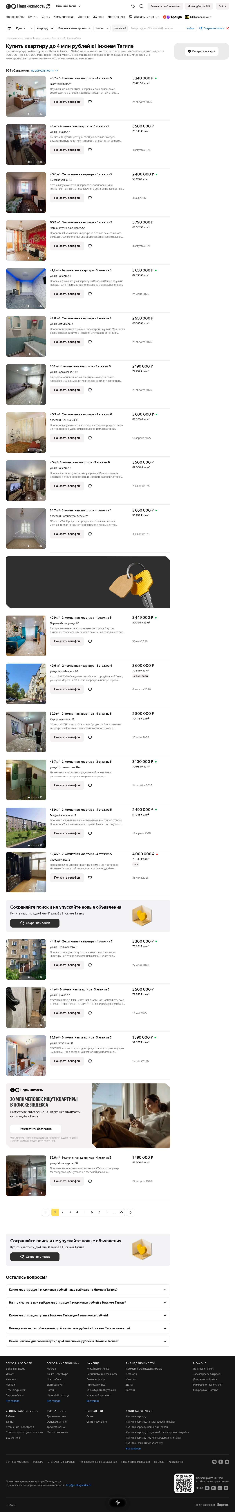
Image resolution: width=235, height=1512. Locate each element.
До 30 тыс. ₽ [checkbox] (22, 587)
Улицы (10, 1421)
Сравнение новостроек (20, 1427)
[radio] (62, 1212)
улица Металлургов (62, 1163)
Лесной (10, 1384)
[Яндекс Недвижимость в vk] (214, 1462)
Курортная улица (60, 719)
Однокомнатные (57, 1421)
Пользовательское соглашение (98, 1461)
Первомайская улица (62, 623)
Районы (10, 1416)
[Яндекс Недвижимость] (28, 6)
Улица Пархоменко (97, 1368)
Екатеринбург (55, 1384)
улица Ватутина (59, 1043)
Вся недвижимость (17, 1461)
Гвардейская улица (61, 815)
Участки (130, 1379)
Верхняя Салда (15, 1395)
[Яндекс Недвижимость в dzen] (220, 1462)
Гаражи (130, 1390)
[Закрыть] (227, 28)
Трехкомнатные (56, 1427)
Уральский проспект (98, 1395)
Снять (89, 1416)
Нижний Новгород (58, 1395)
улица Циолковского (62, 767)
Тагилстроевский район (207, 1374)
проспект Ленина (60, 420)
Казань (51, 1390)
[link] (222, 6)
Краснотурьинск (16, 1390)
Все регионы (13, 1437)
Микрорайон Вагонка (205, 1390)
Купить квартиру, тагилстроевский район (151, 1421)
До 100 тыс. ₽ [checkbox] (22, 598)
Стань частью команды (61, 1461)
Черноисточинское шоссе (65, 227)
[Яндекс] (222, 1504)
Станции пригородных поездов (24, 1432)
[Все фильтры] (9, 28)
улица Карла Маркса (62, 671)
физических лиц (46, 1140)
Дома (129, 1384)
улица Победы (58, 275)
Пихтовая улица (95, 1384)
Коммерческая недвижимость (144, 1368)
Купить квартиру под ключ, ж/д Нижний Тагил (153, 1437)
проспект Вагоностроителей (67, 516)
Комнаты (131, 1374)
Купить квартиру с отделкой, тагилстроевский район (157, 1432)
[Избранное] (133, 6)
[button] (141, 6)
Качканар (11, 1379)
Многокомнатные (57, 1432)
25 (121, 1212)
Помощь (159, 1461)
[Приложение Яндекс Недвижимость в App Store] (207, 1487)
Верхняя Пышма (15, 1368)
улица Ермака (58, 131)
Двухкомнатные (56, 1416)
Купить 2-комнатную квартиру (144, 1443)
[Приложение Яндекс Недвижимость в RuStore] (226, 1487)
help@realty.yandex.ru (78, 1485)
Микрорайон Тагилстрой (207, 1384)
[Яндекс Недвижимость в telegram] (227, 1462)
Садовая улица (58, 859)
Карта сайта (176, 1461)
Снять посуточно (96, 1421)
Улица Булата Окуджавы (101, 1390)
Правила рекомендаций (135, 1461)
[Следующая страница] (130, 1212)
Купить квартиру (136, 1416)
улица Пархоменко (61, 372)
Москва (51, 1368)
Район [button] (190, 28)
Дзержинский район (205, 1379)
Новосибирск (55, 1379)
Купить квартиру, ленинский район (147, 1427)
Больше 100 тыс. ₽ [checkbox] (52, 598)
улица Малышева (60, 323)
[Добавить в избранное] (90, 102)
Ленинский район (203, 1368)
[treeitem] (16, 17)
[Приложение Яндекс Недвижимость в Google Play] (213, 1487)
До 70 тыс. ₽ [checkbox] (70, 587)
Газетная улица (59, 83)
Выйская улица (59, 179)
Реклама (38, 1461)
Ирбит (10, 1374)
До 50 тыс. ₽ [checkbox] (46, 587)
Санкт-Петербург (57, 1374)
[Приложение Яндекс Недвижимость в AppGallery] (220, 1487)
